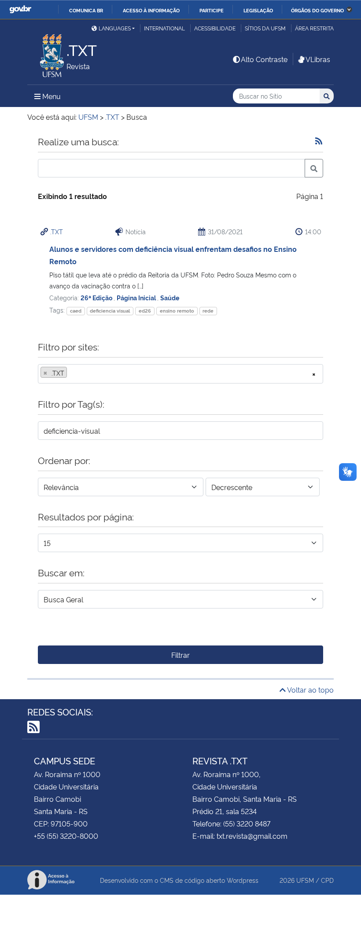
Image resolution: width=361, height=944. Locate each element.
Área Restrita (314, 28)
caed (75, 310)
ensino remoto (177, 310)
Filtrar (180, 655)
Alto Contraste (264, 59)
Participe (211, 10)
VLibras (318, 59)
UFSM (305, 880)
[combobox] (180, 374)
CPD (327, 880)
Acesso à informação (151, 10)
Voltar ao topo (310, 689)
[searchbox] (71, 373)
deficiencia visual (110, 310)
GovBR (20, 9)
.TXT (56, 231)
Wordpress (242, 880)
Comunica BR (86, 10)
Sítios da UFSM (265, 28)
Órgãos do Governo (317, 10)
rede (208, 310)
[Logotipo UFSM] (46, 53)
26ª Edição (97, 297)
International (164, 28)
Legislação (258, 10)
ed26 (145, 310)
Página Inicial (137, 297)
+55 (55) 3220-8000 (66, 836)
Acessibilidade (215, 28)
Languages (115, 28)
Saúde (169, 297)
